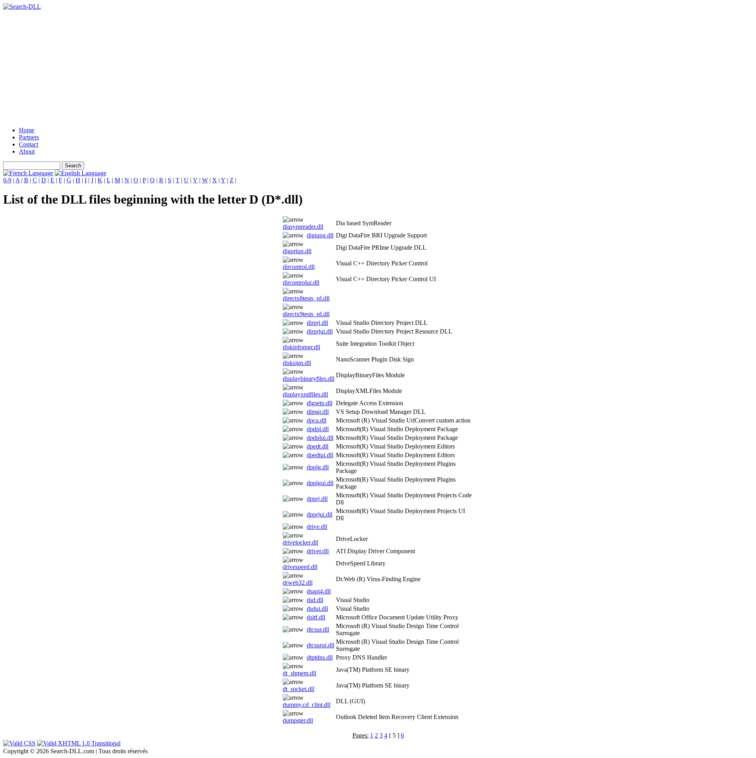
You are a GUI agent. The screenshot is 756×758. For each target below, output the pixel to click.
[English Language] (80, 173)
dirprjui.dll (320, 331)
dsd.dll (315, 600)
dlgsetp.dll (319, 403)
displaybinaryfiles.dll (308, 378)
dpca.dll (316, 420)
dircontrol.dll (299, 266)
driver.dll (318, 551)
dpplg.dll (318, 467)
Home (26, 130)
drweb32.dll (298, 582)
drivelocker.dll (300, 542)
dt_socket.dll (298, 689)
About (27, 151)
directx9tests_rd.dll (306, 314)
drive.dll (317, 526)
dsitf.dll (316, 617)
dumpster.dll (298, 720)
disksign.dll (297, 363)
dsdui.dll (317, 608)
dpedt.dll (317, 446)
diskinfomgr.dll (301, 347)
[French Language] (28, 173)
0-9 (7, 180)
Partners (29, 137)
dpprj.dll (317, 498)
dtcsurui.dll (320, 645)
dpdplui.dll (320, 437)
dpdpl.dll (318, 429)
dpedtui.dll (320, 455)
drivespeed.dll (300, 566)
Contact (28, 144)
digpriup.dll (297, 251)
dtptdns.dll (320, 657)
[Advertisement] (239, 65)
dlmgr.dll (318, 411)
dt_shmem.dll (299, 673)
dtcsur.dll (318, 629)
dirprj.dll (317, 322)
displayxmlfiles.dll (305, 394)
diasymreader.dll (303, 226)
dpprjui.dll (319, 514)
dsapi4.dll (319, 591)
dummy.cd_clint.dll (306, 704)
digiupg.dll (320, 235)
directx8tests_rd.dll (306, 298)
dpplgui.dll (320, 483)
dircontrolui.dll (301, 282)
